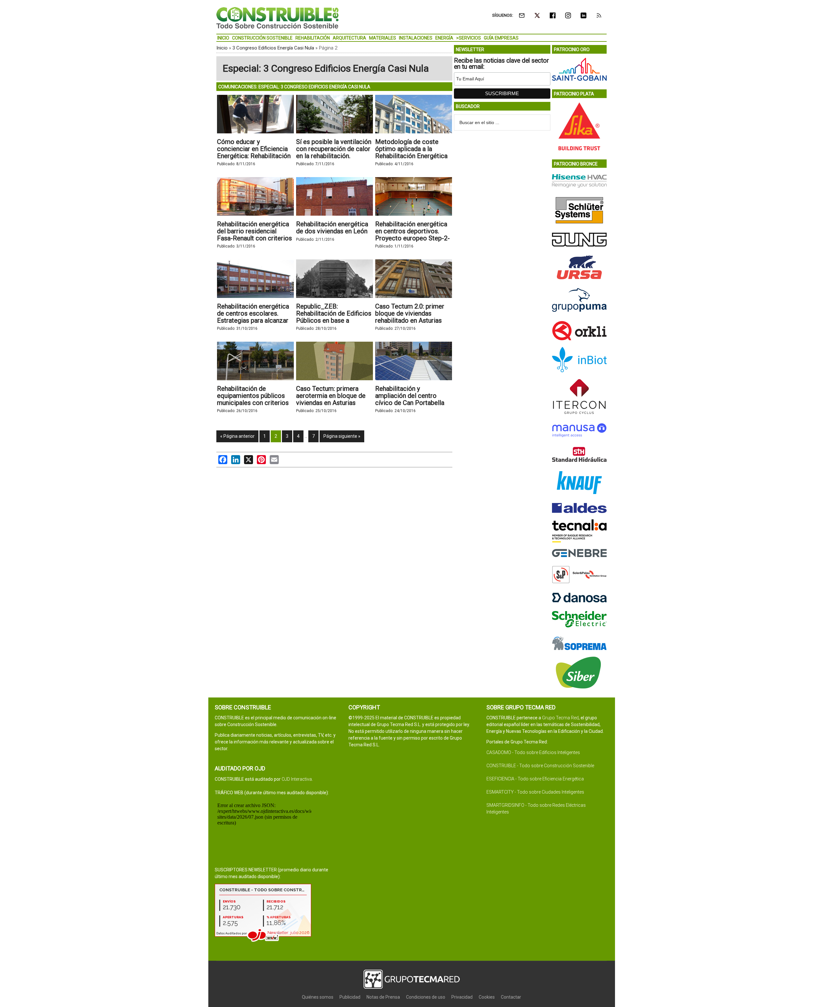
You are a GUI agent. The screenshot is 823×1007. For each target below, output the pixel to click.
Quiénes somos (317, 997)
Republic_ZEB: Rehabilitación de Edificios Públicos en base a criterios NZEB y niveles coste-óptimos (333, 320)
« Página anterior (237, 436)
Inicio (222, 48)
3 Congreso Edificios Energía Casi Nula (273, 48)
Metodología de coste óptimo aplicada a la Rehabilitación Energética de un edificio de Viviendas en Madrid (413, 156)
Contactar (511, 997)
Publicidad (349, 997)
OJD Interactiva (297, 779)
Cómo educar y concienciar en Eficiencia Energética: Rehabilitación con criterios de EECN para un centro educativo (254, 156)
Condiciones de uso (425, 997)
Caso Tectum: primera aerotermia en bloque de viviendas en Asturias (331, 395)
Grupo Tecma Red (560, 717)
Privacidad (462, 997)
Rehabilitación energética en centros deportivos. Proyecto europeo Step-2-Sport (412, 234)
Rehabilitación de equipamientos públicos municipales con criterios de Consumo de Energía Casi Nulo (253, 402)
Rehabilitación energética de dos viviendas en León (332, 227)
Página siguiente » (341, 436)
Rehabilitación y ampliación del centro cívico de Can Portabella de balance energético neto (409, 402)
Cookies (487, 997)
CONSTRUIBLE (277, 17)
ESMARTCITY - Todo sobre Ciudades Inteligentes (535, 792)
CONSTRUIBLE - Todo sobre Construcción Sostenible (540, 765)
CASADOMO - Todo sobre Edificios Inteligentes (533, 752)
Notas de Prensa (383, 997)
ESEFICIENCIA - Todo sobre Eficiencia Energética (535, 778)
